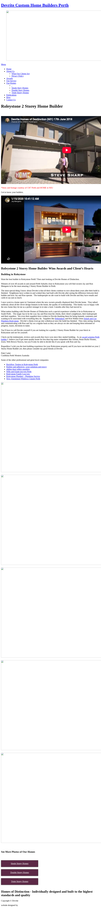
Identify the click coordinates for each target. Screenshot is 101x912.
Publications (11, 95)
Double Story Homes (20, 90)
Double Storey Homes (19, 872)
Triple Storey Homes (20, 93)
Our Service (11, 81)
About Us (10, 71)
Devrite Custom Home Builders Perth (35, 5)
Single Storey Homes (19, 863)
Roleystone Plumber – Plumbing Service (23, 376)
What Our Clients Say (21, 74)
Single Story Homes (20, 88)
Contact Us (11, 100)
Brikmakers (60, 318)
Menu (3, 64)
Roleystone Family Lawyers (18, 374)
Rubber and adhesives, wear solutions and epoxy (26, 367)
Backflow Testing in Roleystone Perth (22, 364)
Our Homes (11, 83)
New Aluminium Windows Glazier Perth (23, 379)
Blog (8, 97)
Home (8, 69)
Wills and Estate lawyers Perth (18, 371)
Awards (9, 78)
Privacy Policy (18, 76)
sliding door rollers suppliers (18, 369)
